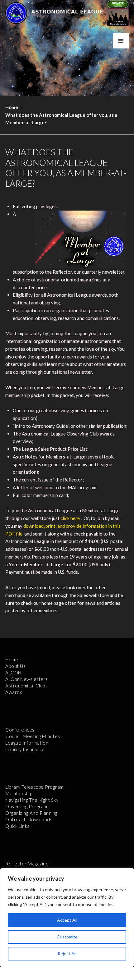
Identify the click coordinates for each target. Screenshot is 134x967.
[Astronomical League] (16, 13)
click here (70, 518)
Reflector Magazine (27, 863)
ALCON (13, 672)
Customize (67, 936)
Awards (13, 692)
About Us (15, 666)
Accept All (67, 920)
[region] (67, 917)
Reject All (67, 953)
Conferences (20, 729)
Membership (18, 793)
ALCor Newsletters (26, 679)
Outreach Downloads (28, 819)
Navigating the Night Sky (31, 800)
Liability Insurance (25, 749)
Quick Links (17, 826)
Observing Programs (27, 806)
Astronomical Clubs (26, 685)
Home (11, 107)
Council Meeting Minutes (32, 736)
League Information (26, 743)
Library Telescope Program (34, 787)
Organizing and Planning (31, 813)
